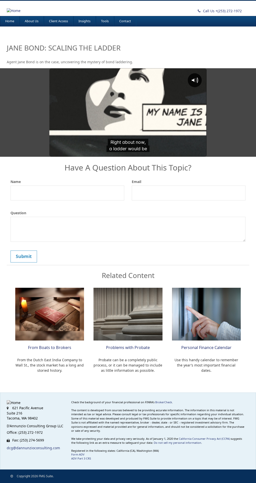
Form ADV (77, 454)
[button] (32, 21)
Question (18, 212)
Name (15, 181)
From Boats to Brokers (49, 347)
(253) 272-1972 (222, 10)
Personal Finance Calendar (206, 347)
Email (136, 181)
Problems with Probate (128, 347)
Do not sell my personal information (177, 442)
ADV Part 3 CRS (81, 458)
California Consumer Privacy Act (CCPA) (204, 438)
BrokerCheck (163, 402)
